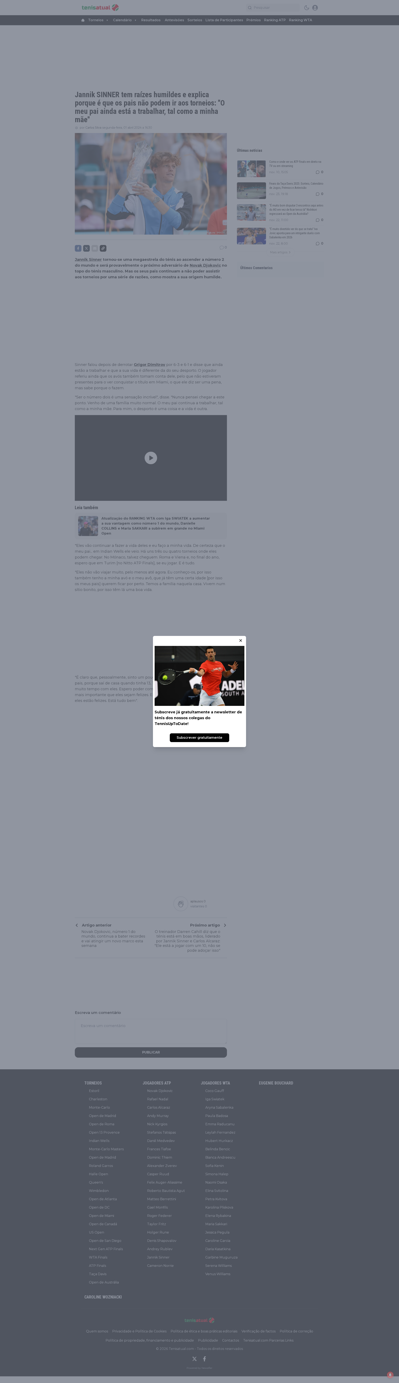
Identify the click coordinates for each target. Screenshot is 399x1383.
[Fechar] (241, 640)
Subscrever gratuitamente (199, 738)
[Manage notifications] (390, 1375)
